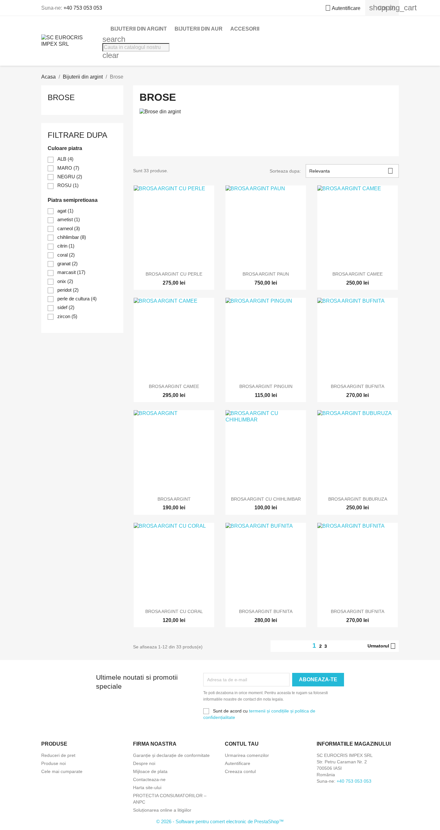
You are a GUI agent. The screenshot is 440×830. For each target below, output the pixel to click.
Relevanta (351, 170)
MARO (68, 168)
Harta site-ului (147, 787)
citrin (65, 246)
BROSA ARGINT (174, 499)
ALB (65, 159)
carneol (68, 228)
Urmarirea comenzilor (247, 755)
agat (65, 210)
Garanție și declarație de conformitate (171, 755)
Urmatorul (382, 646)
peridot (68, 290)
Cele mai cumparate (61, 771)
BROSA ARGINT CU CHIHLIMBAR (266, 499)
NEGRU (69, 176)
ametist (68, 219)
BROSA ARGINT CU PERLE (174, 274)
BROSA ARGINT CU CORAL (174, 611)
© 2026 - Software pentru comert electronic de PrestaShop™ (220, 821)
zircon (67, 316)
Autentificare (237, 763)
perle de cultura (77, 298)
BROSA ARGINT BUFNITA (357, 386)
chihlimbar (71, 237)
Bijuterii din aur (199, 29)
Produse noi (53, 763)
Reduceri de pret (58, 755)
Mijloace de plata (150, 771)
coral (66, 255)
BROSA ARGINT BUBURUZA (357, 499)
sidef (65, 307)
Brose (61, 97)
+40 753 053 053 (82, 8)
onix (65, 281)
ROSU (68, 185)
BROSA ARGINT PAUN (266, 274)
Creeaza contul (240, 771)
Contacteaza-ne (149, 779)
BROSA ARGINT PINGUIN (265, 386)
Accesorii (244, 29)
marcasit (71, 272)
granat (67, 263)
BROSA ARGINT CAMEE (357, 274)
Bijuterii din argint (138, 29)
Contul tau (242, 744)
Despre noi (144, 763)
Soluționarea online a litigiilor (162, 810)
